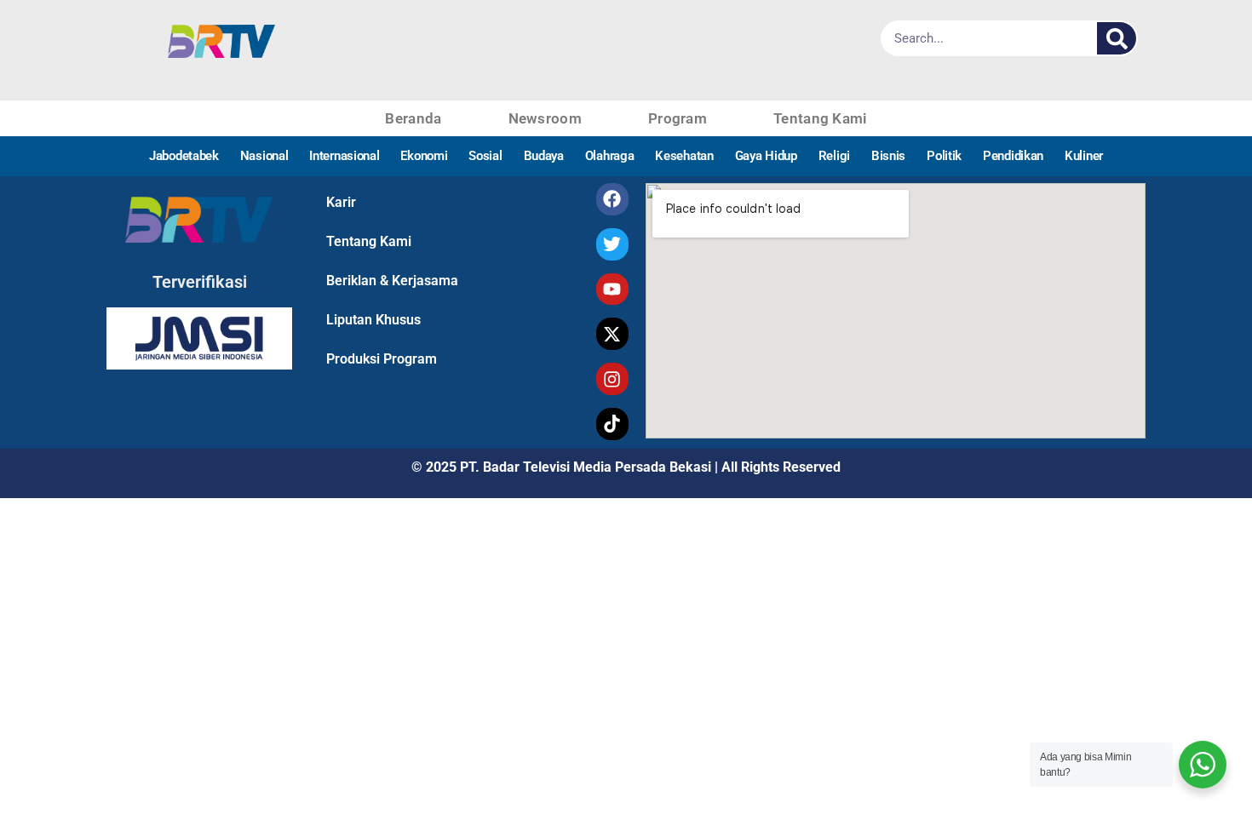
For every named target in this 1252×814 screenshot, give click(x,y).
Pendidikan (1013, 155)
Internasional (344, 155)
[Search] (1116, 38)
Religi (834, 155)
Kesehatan (684, 155)
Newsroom (545, 118)
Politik (944, 155)
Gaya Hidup (766, 155)
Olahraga (610, 155)
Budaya (544, 155)
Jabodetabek (184, 155)
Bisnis (888, 155)
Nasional (264, 155)
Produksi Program (381, 359)
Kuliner (1084, 155)
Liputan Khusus (373, 320)
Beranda (413, 118)
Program (677, 118)
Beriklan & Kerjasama (392, 280)
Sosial (485, 155)
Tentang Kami (820, 118)
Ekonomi (423, 155)
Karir (341, 202)
